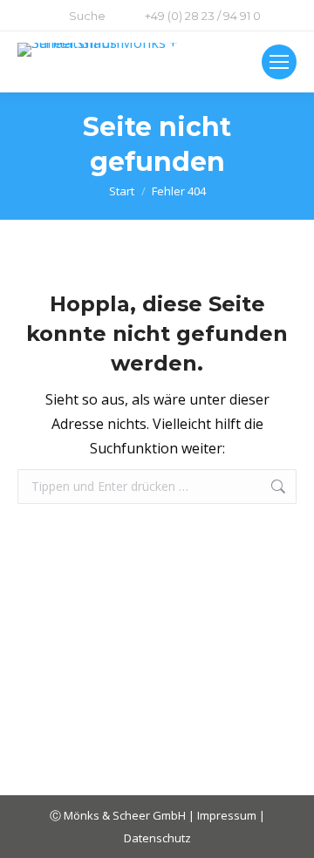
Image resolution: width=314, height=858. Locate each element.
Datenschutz (157, 838)
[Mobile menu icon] (279, 61)
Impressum (228, 815)
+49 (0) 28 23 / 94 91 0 (203, 16)
